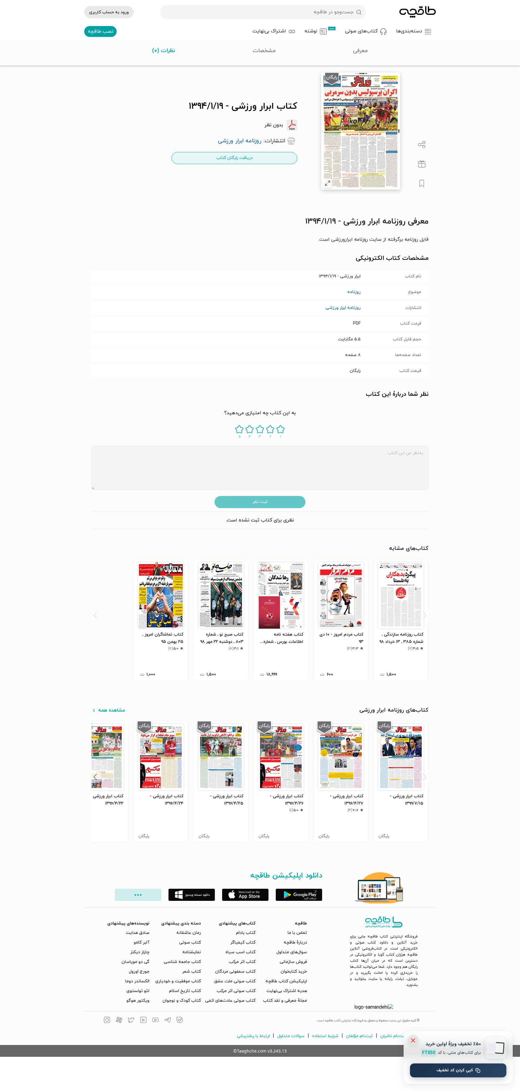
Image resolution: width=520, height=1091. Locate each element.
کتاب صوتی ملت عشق (234, 981)
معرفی (360, 51)
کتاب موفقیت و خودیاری (178, 981)
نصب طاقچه (100, 31)
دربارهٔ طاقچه (295, 942)
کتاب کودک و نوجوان (181, 1000)
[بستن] (413, 1040)
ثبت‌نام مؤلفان (359, 1036)
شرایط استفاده (325, 1036)
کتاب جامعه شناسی (182, 962)
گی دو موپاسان (135, 962)
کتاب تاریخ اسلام (185, 991)
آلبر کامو (141, 942)
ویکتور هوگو (137, 1000)
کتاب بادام (245, 933)
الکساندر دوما (137, 981)
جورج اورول (139, 971)
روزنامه (354, 292)
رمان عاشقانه (188, 933)
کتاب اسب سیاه (240, 952)
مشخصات (264, 51)
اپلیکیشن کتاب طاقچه (286, 981)
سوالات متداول (291, 1036)
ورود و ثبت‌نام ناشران (399, 1036)
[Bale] (180, 1021)
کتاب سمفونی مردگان (235, 971)
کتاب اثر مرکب (242, 962)
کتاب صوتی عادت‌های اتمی (230, 1000)
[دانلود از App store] (245, 895)
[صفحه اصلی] (417, 12)
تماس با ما (297, 933)
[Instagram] (107, 1021)
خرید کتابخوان (294, 971)
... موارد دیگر (138, 895)
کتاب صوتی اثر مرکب (236, 991)
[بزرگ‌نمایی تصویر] (327, 183)
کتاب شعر (191, 971)
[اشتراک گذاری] (421, 145)
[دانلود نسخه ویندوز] (191, 895)
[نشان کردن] (421, 183)
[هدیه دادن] (421, 164)
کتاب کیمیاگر (242, 942)
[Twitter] (131, 1021)
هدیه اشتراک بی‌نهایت (286, 991)
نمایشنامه (191, 952)
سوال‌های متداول (291, 952)
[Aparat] (119, 1021)
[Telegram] (168, 1021)
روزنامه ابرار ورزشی (343, 308)
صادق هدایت (137, 933)
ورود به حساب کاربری (109, 12)
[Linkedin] (143, 1021)
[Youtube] (155, 1021)
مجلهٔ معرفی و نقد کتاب (285, 1000)
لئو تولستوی (137, 991)
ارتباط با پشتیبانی (253, 1036)
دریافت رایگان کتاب (234, 158)
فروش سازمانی (293, 962)
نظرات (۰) (163, 51)
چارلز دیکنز (139, 952)
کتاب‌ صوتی (190, 942)
